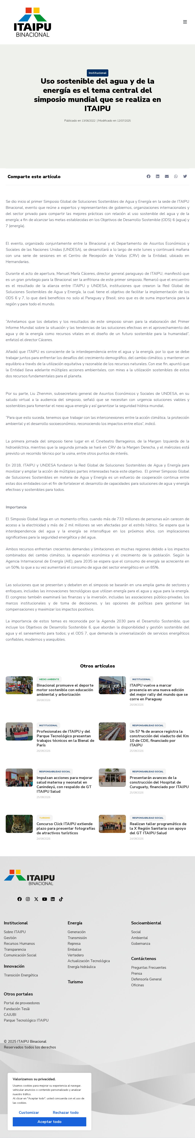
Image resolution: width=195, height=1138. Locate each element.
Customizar (29, 1112)
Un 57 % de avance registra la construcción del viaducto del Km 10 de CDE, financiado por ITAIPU (159, 738)
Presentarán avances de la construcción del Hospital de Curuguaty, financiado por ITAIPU (159, 782)
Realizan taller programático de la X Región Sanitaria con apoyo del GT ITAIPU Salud (158, 828)
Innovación (14, 966)
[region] (49, 1101)
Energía (75, 923)
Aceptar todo (50, 1121)
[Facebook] (19, 899)
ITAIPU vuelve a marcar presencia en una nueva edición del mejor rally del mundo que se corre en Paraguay (159, 692)
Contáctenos (143, 959)
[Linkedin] (52, 899)
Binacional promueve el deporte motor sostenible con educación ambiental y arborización (65, 690)
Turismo (44, 817)
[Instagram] (28, 899)
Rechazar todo (66, 1112)
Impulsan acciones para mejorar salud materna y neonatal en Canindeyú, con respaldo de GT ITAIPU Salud (65, 785)
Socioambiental (146, 923)
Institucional (97, 73)
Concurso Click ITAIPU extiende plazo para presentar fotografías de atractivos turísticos (66, 828)
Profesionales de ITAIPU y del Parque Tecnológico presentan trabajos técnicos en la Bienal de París (65, 738)
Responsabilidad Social (147, 725)
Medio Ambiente (49, 679)
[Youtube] (44, 899)
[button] (185, 22)
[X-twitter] (36, 899)
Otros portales (18, 994)
